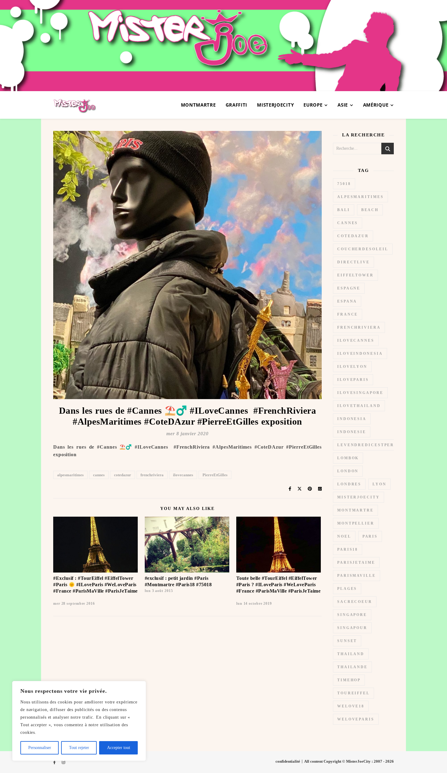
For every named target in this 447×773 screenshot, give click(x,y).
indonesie (351, 432)
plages (347, 589)
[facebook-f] (55, 762)
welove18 (350, 706)
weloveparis (355, 719)
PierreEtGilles (215, 475)
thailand (350, 654)
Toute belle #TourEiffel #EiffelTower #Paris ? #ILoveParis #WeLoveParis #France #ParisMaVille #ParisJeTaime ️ (278, 584)
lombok (348, 458)
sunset (347, 641)
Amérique (376, 105)
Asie (343, 105)
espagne (348, 288)
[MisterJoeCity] (223, 45)
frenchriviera (152, 475)
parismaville (356, 575)
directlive (353, 262)
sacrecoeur (354, 602)
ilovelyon (352, 366)
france (347, 314)
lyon (379, 484)
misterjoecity (358, 497)
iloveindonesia (360, 353)
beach (370, 210)
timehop (349, 680)
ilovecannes (183, 475)
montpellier (355, 523)
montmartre (355, 510)
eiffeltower (355, 275)
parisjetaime (356, 562)
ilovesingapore (360, 393)
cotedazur (122, 475)
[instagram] (63, 762)
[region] (79, 721)
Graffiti (237, 105)
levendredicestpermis (370, 445)
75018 (344, 184)
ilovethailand (359, 406)
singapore (352, 615)
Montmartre (198, 105)
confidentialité (287, 761)
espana (347, 301)
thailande (352, 667)
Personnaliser (39, 747)
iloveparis (353, 380)
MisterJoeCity (275, 105)
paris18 (347, 549)
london (348, 471)
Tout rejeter (79, 747)
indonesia (351, 419)
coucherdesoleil (362, 249)
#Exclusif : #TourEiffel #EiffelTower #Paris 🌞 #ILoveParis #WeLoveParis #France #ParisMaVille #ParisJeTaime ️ (95, 584)
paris (370, 536)
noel (344, 536)
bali (343, 210)
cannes (99, 475)
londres (349, 484)
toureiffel (353, 693)
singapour (352, 628)
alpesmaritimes (70, 475)
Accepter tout (118, 747)
